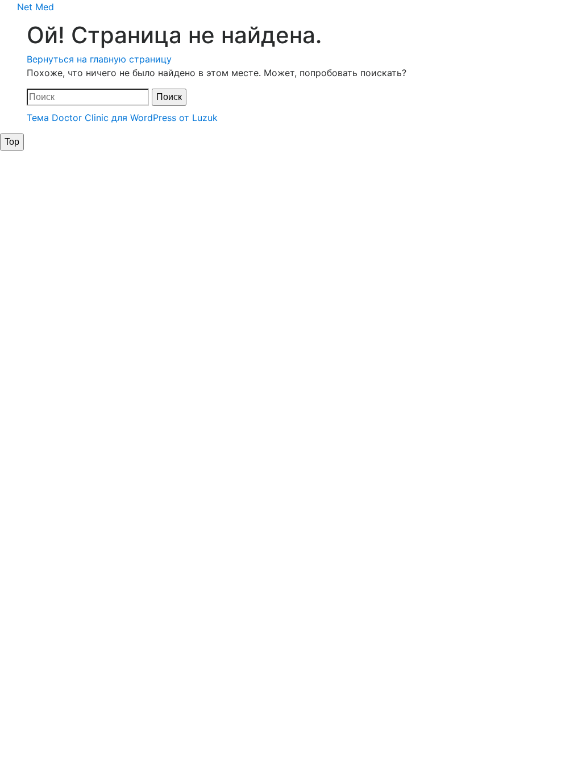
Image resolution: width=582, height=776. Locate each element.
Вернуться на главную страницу (99, 59)
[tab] (12, 142)
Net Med (35, 6)
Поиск (169, 97)
